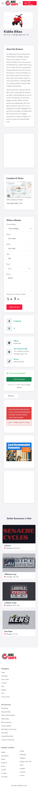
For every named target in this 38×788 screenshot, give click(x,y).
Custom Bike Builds (7, 736)
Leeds (21, 765)
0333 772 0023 (19, 362)
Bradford (4, 763)
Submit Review (14, 307)
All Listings (4, 676)
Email (8, 244)
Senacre (7, 545)
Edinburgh (23, 754)
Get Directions (19, 349)
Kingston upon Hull (25, 761)
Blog (2, 686)
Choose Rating (10, 224)
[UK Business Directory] (19, 452)
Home (3, 672)
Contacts (4, 683)
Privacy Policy (5, 697)
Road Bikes (4, 708)
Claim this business (19, 379)
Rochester (9, 577)
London (22, 775)
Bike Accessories (6, 722)
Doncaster (4, 777)
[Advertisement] (19, 151)
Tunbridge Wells (17, 35)
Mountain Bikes (5, 712)
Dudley (22, 751)
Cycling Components (7, 740)
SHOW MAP (19, 189)
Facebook (17, 321)
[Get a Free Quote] (19, 416)
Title (7, 254)
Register (3, 690)
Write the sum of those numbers (16, 294)
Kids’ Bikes (4, 733)
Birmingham (5, 756)
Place (8, 264)
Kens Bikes (8, 631)
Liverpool (22, 772)
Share (12, 396)
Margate (8, 634)
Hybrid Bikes (5, 719)
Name (8, 234)
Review (8, 274)
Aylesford (9, 605)
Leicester (22, 768)
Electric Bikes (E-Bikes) (8, 715)
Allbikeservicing (10, 574)
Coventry (4, 773)
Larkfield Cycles (10, 603)
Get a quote (5, 679)
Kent (24, 35)
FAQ (2, 693)
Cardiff (3, 770)
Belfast (3, 752)
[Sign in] (20, 3)
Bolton (3, 759)
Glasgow (22, 758)
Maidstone (9, 548)
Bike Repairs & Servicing (8, 729)
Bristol (3, 766)
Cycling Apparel (6, 726)
